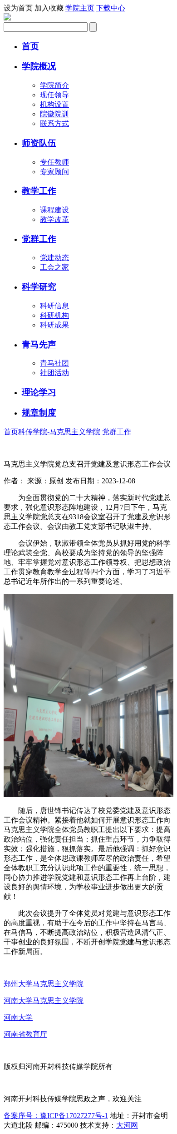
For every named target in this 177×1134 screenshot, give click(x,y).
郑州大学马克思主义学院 (44, 984)
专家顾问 (54, 172)
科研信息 (54, 306)
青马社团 (54, 363)
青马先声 (39, 344)
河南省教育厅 (25, 1034)
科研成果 (54, 325)
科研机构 (54, 315)
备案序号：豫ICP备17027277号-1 (56, 1115)
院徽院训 (54, 114)
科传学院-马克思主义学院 (59, 432)
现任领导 (54, 95)
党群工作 (39, 239)
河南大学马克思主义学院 (44, 1000)
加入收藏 (49, 8)
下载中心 (110, 8)
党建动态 (54, 257)
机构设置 (54, 104)
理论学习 (39, 392)
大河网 (127, 1125)
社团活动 (54, 372)
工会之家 (54, 267)
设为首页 (18, 8)
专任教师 (54, 162)
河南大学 (18, 1017)
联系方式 (54, 123)
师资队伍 (39, 143)
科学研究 (39, 286)
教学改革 (54, 219)
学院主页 (79, 8)
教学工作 (39, 191)
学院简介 (54, 85)
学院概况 (39, 66)
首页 (30, 46)
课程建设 (54, 210)
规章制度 (39, 412)
